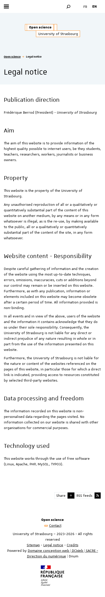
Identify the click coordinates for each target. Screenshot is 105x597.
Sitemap (33, 545)
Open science (12, 56)
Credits (72, 545)
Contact (55, 525)
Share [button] (60, 495)
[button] (68, 6)
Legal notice (53, 545)
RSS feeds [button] (84, 495)
